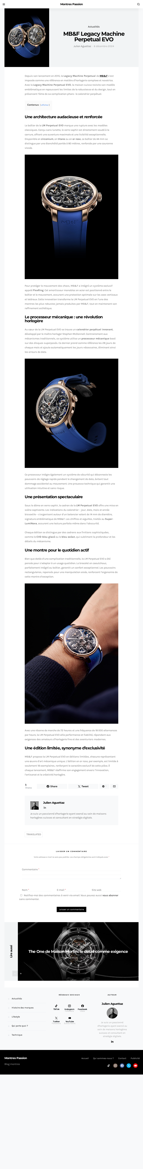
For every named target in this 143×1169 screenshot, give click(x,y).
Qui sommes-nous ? (103, 1058)
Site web (96, 889)
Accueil (85, 1058)
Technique (17, 1034)
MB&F (104, 75)
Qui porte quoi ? (20, 1025)
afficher (44, 105)
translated (33, 834)
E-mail (61, 889)
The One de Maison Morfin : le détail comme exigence (78, 951)
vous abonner (110, 895)
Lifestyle (16, 1016)
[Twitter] (129, 1065)
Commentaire (30, 869)
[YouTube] (135, 1065)
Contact (122, 1058)
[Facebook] (122, 1065)
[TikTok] (109, 1065)
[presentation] (15, 973)
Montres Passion (71, 4)
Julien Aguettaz (82, 46)
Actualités (94, 26)
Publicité (135, 1058)
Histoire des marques (84, 945)
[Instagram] (115, 1065)
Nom (25, 889)
